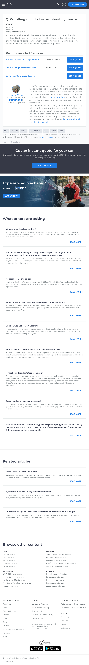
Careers (6, 615)
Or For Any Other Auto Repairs (20, 76)
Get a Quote (75, 60)
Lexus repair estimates (55, 577)
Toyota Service (9, 566)
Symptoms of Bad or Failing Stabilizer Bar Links (28, 492)
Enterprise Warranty (40, 608)
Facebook (65, 617)
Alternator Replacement (56, 557)
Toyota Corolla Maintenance (14, 577)
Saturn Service (9, 560)
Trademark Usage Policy (42, 615)
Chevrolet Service (10, 563)
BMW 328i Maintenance (12, 574)
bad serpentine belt (56, 97)
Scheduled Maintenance (13, 629)
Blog (5, 636)
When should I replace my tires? (21, 229)
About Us (7, 604)
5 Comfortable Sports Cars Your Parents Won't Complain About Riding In (40, 512)
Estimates (7, 626)
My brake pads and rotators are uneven (24, 373)
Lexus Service (8, 557)
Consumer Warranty (40, 604)
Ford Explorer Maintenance (14, 580)
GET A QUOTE (77, 4)
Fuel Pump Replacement (56, 560)
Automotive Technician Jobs (73, 604)
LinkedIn (64, 621)
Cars (5, 622)
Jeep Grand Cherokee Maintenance (17, 583)
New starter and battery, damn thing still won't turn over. (33, 349)
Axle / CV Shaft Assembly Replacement (62, 563)
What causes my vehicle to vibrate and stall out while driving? (35, 302)
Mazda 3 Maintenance (11, 586)
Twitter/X (64, 624)
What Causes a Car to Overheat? (21, 472)
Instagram (65, 628)
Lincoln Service (9, 554)
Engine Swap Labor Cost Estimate (22, 326)
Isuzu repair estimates (55, 580)
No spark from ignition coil (18, 279)
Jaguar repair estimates (55, 586)
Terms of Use (37, 618)
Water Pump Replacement (57, 566)
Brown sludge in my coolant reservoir (23, 401)
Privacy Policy (38, 611)
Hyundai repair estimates (56, 574)
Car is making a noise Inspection (21, 68)
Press (5, 608)
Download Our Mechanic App (73, 608)
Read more (76, 242)
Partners (6, 633)
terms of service (46, 137)
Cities (5, 618)
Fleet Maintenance (11, 611)
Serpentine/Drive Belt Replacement (23, 59)
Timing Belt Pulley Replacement (59, 554)
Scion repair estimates (55, 583)
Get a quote (44, 166)
